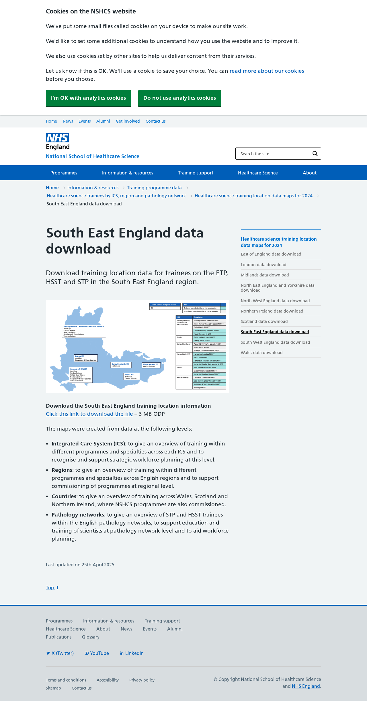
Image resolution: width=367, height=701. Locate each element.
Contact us (155, 121)
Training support (195, 173)
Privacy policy (142, 680)
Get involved (128, 121)
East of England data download (271, 254)
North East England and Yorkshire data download (278, 288)
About (310, 173)
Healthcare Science (258, 173)
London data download (263, 264)
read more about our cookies (267, 71)
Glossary (90, 637)
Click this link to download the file (89, 414)
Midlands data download (265, 275)
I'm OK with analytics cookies (88, 98)
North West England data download (275, 300)
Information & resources (127, 173)
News (68, 121)
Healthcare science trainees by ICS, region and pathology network (116, 196)
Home (51, 121)
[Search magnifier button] (315, 154)
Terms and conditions (66, 680)
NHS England (306, 686)
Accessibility (108, 680)
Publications (58, 637)
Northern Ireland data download (272, 311)
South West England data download (275, 342)
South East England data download (275, 331)
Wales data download (262, 352)
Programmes (63, 173)
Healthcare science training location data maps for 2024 (254, 196)
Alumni (103, 121)
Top (50, 587)
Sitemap (53, 688)
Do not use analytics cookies (179, 98)
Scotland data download (264, 321)
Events (85, 121)
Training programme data (154, 188)
